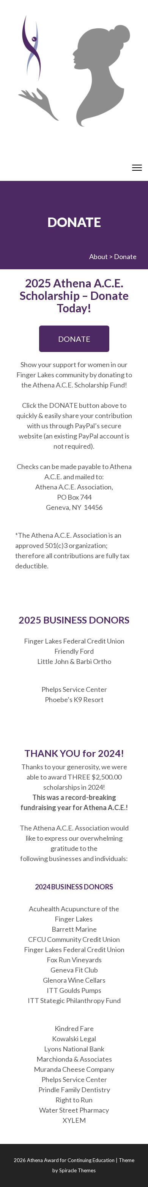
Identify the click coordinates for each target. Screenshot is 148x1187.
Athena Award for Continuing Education (71, 1160)
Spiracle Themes (77, 1170)
